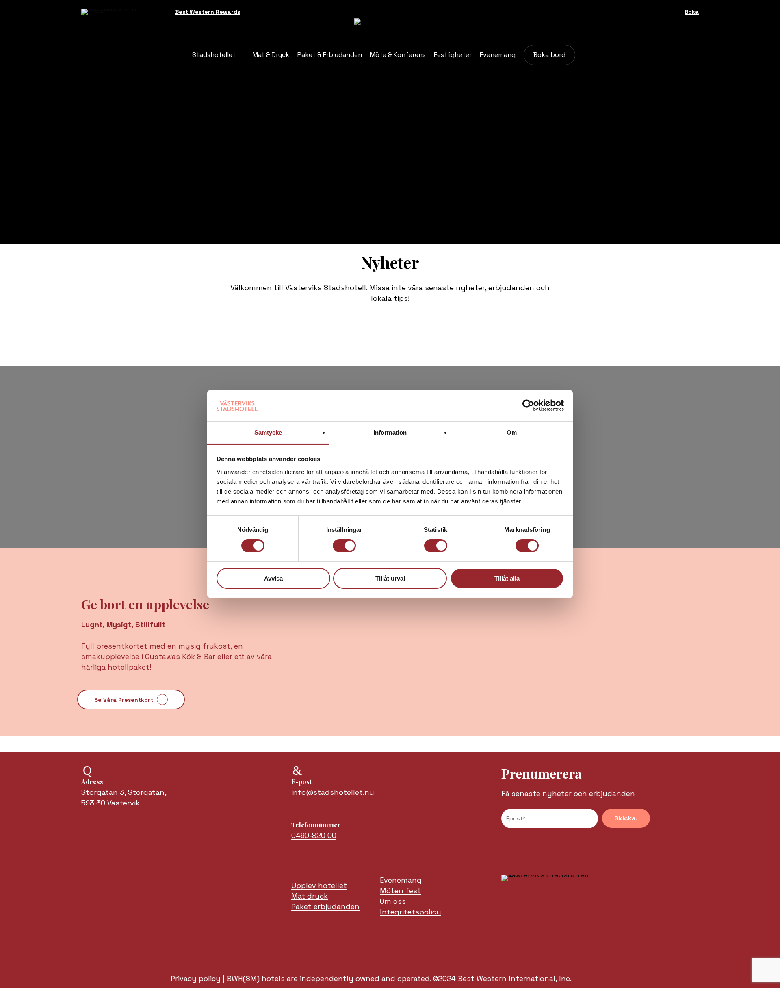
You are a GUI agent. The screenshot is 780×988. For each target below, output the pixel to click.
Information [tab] (390, 432)
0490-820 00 (313, 835)
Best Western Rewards (207, 11)
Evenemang (401, 880)
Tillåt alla (507, 578)
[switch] (344, 545)
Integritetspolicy (410, 911)
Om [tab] (512, 432)
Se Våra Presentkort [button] (123, 699)
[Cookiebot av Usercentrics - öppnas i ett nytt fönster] (528, 405)
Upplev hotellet (319, 885)
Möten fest (400, 890)
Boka (692, 11)
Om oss (393, 901)
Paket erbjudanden (325, 906)
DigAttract (591, 978)
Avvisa (273, 578)
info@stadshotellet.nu (332, 792)
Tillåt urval (390, 578)
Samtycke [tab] (268, 432)
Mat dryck (309, 896)
